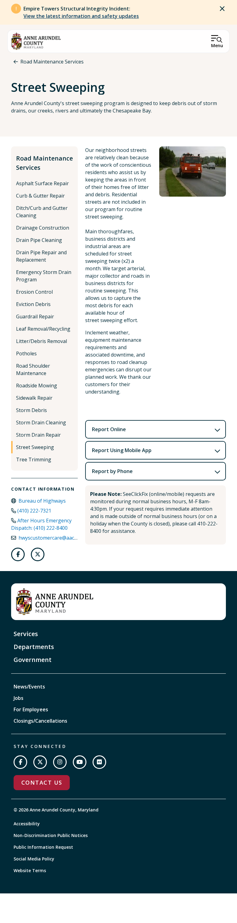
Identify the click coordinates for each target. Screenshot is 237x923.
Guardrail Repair (35, 316)
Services (26, 634)
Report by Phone (112, 471)
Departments (34, 647)
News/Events (29, 686)
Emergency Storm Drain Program (43, 276)
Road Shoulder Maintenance (33, 369)
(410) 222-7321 (34, 510)
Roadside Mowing (36, 385)
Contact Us (41, 782)
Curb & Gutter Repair (40, 195)
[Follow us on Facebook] (18, 554)
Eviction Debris (33, 304)
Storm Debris (31, 410)
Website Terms (30, 870)
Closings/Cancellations (40, 720)
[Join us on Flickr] (99, 762)
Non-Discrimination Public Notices (51, 835)
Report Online (109, 429)
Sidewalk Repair (34, 397)
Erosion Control (34, 291)
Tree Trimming (33, 459)
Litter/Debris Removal (41, 341)
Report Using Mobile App (122, 450)
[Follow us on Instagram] (60, 762)
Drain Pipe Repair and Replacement (41, 256)
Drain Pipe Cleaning (39, 240)
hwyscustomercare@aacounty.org (58, 537)
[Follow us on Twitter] (37, 554)
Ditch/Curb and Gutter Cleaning (42, 212)
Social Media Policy (34, 859)
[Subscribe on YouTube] (79, 762)
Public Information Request (43, 847)
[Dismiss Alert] (222, 8)
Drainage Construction (42, 227)
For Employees (31, 709)
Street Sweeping (35, 447)
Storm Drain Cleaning (41, 422)
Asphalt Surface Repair (42, 183)
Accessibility (27, 824)
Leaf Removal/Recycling (43, 328)
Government (33, 659)
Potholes (26, 353)
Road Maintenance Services (52, 61)
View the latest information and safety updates (81, 16)
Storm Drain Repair (38, 434)
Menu (217, 45)
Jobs (18, 698)
